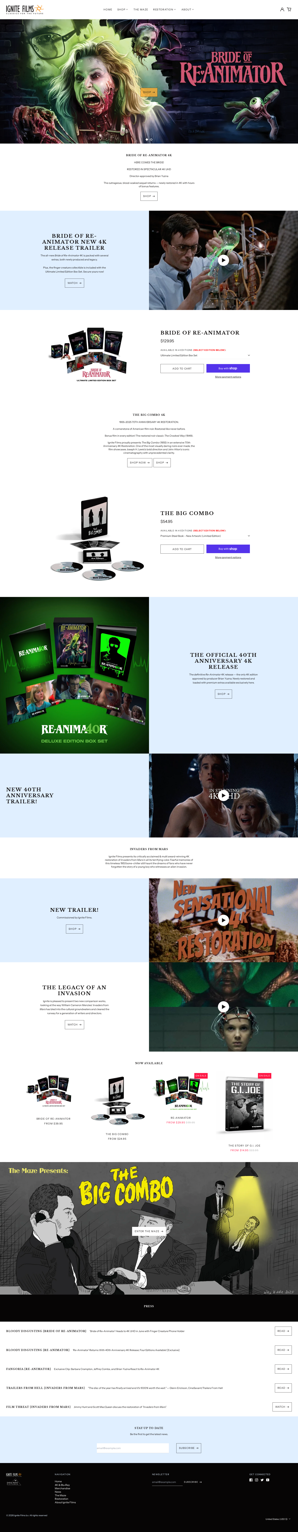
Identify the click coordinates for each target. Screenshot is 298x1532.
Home (108, 9)
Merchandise (62, 1488)
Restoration (61, 1498)
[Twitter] (262, 1480)
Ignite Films (19, 1515)
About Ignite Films (65, 1502)
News (58, 1491)
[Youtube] (267, 1480)
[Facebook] (251, 1480)
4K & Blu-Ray (62, 1484)
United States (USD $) (277, 1519)
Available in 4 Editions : (193, 350)
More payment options (228, 376)
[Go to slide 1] (147, 139)
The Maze (140, 9)
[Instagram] (256, 1480)
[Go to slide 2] (151, 139)
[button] (289, 9)
